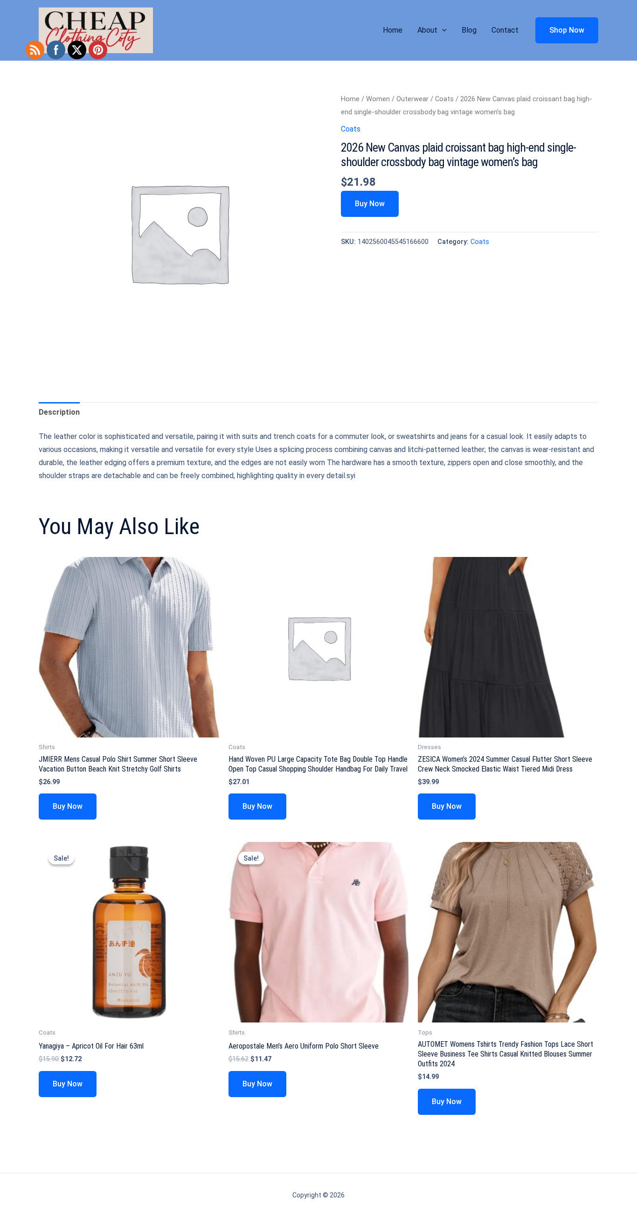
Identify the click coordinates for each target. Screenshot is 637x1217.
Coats (444, 99)
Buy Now (370, 203)
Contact (505, 30)
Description (59, 412)
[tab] (59, 412)
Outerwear (412, 99)
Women (378, 99)
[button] (442, 30)
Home (392, 30)
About (427, 30)
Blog (469, 30)
